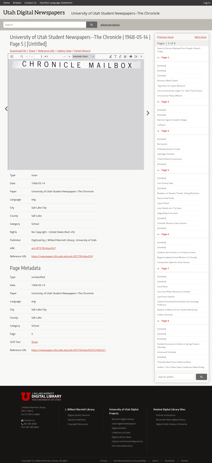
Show (34, 342)
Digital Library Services (79, 415)
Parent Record (82, 50)
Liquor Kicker (163, 203)
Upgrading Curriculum (167, 213)
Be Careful (162, 144)
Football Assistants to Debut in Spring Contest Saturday (178, 346)
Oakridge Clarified (165, 154)
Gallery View (64, 50)
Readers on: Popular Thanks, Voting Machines (178, 193)
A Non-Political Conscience (169, 159)
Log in (207, 2)
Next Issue (200, 37)
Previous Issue (165, 37)
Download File (18, 50)
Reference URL (46, 50)
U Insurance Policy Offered (169, 95)
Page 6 (165, 234)
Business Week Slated (167, 80)
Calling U (161, 124)
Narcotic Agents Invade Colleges (172, 119)
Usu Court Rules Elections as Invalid (173, 291)
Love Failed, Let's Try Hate (169, 208)
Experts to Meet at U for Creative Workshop (177, 309)
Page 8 (165, 320)
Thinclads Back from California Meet (174, 362)
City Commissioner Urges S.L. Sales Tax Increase (179, 90)
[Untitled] (161, 65)
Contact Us (30, 2)
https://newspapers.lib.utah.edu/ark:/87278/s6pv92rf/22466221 (68, 350)
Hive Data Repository (122, 445)
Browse (17, 2)
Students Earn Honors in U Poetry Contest (176, 252)
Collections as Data (121, 432)
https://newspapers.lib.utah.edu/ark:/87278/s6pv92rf (62, 256)
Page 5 (165, 170)
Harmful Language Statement (56, 2)
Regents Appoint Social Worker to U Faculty (177, 257)
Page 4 (165, 130)
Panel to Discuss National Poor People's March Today (178, 50)
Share (32, 50)
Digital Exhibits (119, 428)
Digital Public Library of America (171, 424)
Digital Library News (121, 437)
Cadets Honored (164, 314)
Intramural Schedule (166, 352)
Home (6, 2)
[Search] (91, 25)
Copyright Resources (78, 424)
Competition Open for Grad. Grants (173, 262)
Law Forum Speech (166, 296)
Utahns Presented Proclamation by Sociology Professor (178, 303)
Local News (162, 286)
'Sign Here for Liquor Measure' (171, 85)
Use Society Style (165, 183)
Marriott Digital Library (123, 419)
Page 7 (165, 268)
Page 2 (165, 57)
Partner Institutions (165, 415)
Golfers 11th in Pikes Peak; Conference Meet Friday (180, 367)
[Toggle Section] (158, 57)
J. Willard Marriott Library (33, 407)
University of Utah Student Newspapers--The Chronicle (115, 13)
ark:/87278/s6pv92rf (43, 248)
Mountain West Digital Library (170, 419)
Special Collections (77, 419)
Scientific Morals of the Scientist (172, 223)
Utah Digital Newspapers (124, 423)
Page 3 (165, 101)
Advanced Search (110, 24)
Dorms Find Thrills (165, 198)
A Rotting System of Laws (168, 149)
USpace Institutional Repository (127, 441)
